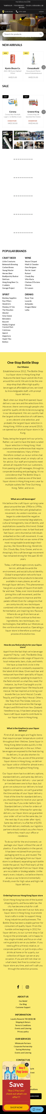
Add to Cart (13, 69)
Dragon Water (30, 307)
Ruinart (28, 273)
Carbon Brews (8, 267)
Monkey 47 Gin (8, 307)
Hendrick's (6, 304)
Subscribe (34, 1096)
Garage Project (8, 288)
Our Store (9, 12)
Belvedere (6, 319)
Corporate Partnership (23, 1046)
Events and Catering (23, 1028)
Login (41, 12)
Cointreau (6, 330)
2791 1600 (22, 12)
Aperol (5, 333)
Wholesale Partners (23, 1043)
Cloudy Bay (29, 276)
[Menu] (4, 17)
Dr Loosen (29, 288)
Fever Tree (29, 298)
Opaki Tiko (6, 339)
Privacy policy (23, 1031)
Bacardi (5, 322)
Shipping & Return (23, 1022)
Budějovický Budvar (10, 276)
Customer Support (23, 1007)
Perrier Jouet (30, 270)
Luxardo (28, 301)
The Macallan (7, 310)
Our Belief (23, 1001)
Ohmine (28, 285)
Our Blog (23, 1004)
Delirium (5, 279)
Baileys (5, 342)
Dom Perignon (30, 267)
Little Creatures (8, 261)
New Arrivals (12, 45)
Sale (5, 86)
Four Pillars (6, 301)
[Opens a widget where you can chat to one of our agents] (37, 1110)
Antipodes (29, 304)
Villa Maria (29, 279)
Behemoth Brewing (10, 264)
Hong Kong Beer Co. (10, 282)
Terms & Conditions (23, 1025)
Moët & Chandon (32, 264)
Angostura (6, 336)
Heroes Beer (7, 273)
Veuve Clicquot (31, 261)
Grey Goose (7, 316)
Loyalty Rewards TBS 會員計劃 (23, 1019)
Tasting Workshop (23, 1049)
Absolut (5, 313)
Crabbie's (6, 285)
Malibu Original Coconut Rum (8, 325)
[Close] (27, 1065)
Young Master (8, 270)
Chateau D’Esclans (32, 282)
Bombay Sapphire (9, 298)
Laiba (27, 310)
